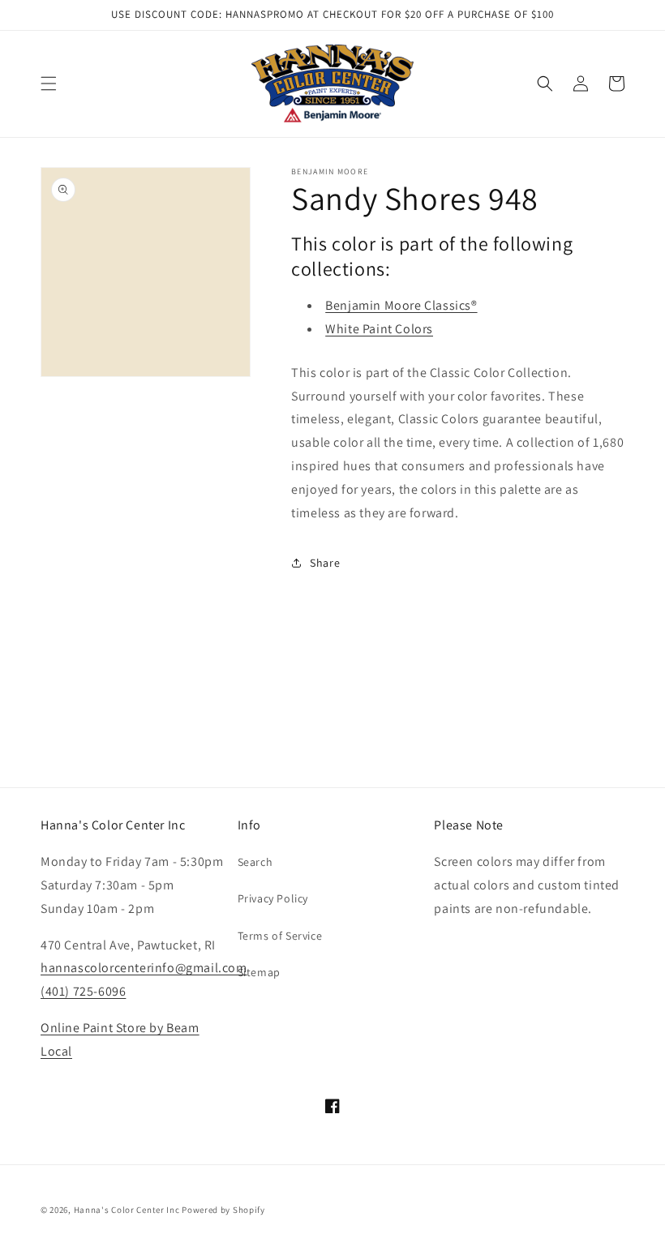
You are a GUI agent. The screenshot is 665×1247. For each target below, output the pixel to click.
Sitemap (259, 972)
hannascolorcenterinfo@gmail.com (144, 967)
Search (255, 862)
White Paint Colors (379, 328)
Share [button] (325, 562)
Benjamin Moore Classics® (401, 305)
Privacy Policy (273, 898)
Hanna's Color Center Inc (127, 1209)
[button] (48, 83)
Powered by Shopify (223, 1209)
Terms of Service (280, 935)
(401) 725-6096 (83, 991)
